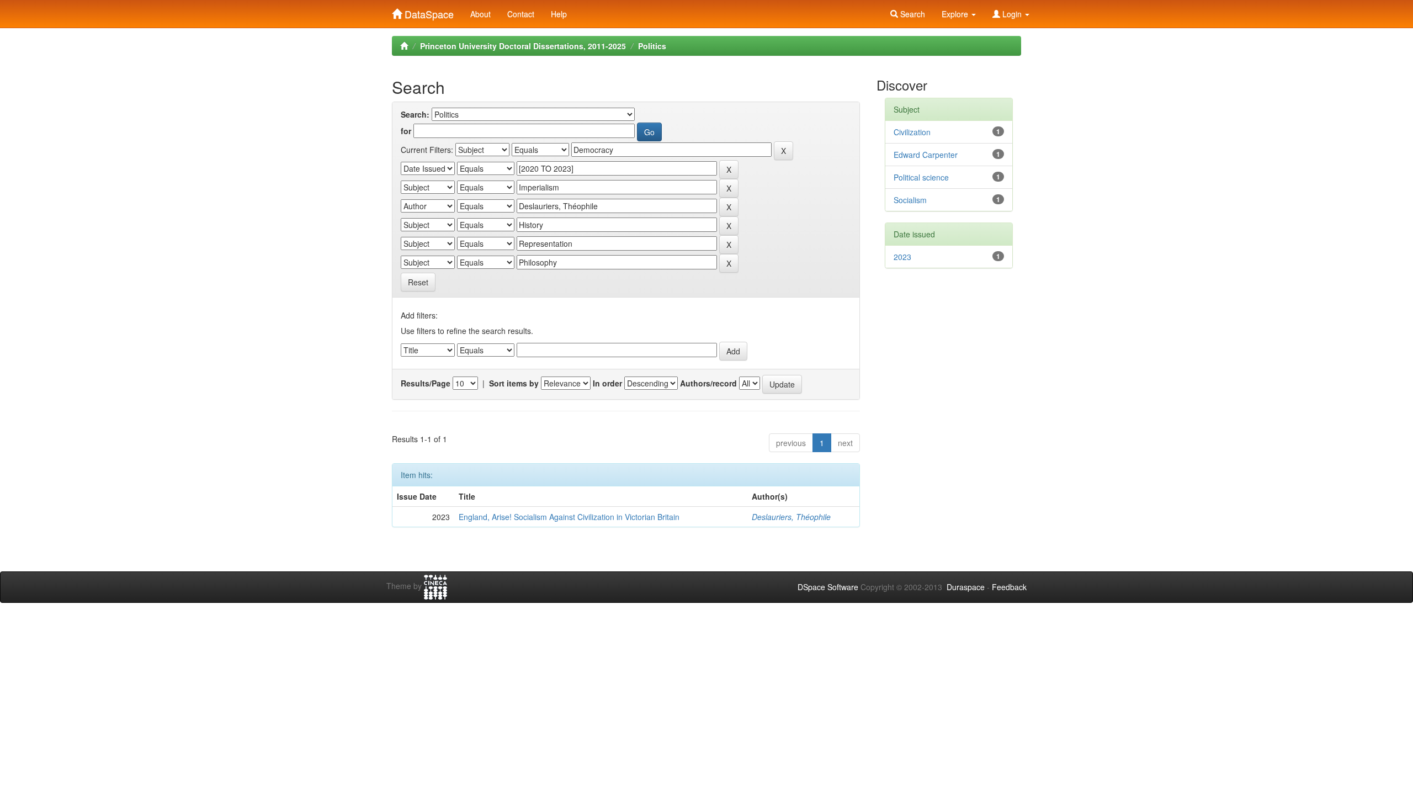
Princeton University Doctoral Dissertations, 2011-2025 (523, 45)
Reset (418, 282)
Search (911, 13)
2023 (902, 256)
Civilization (912, 131)
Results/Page (425, 383)
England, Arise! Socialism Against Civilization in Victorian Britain (569, 516)
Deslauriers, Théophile (791, 516)
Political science (921, 177)
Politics (652, 45)
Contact (520, 13)
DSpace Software (828, 586)
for (406, 130)
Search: (415, 114)
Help (559, 13)
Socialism (910, 199)
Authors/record (708, 383)
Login (1012, 13)
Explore (956, 13)
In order (607, 383)
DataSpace (428, 12)
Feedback (1009, 586)
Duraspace (966, 586)
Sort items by (514, 383)
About (480, 13)
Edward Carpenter (926, 154)
